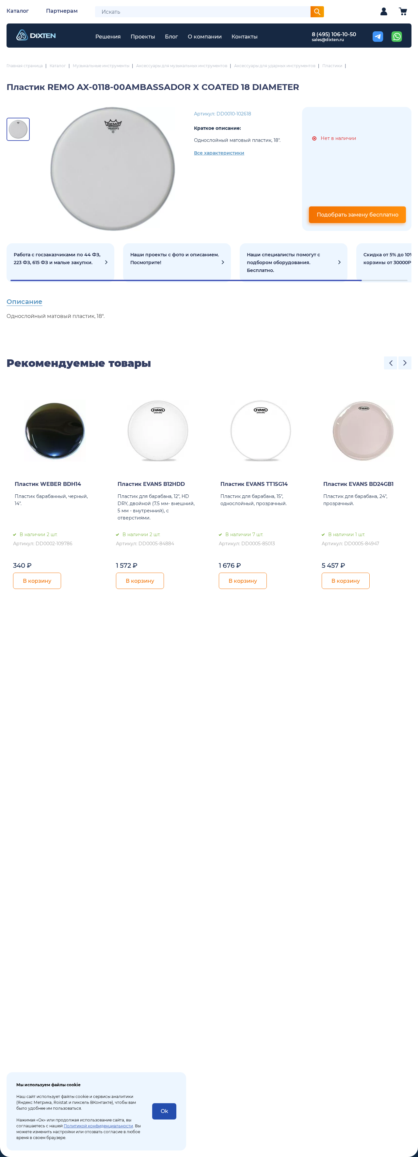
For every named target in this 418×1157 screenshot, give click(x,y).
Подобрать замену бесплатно (357, 215)
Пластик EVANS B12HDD (151, 484)
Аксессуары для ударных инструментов (274, 65)
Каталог (18, 11)
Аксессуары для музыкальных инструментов (181, 65)
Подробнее (60, 262)
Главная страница (25, 65)
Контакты (245, 37)
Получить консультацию (293, 262)
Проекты (143, 37)
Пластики (332, 65)
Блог (171, 37)
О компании (205, 37)
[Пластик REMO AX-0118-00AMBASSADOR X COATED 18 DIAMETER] (112, 169)
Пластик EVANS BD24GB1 (358, 484)
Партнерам (62, 11)
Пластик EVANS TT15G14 (254, 484)
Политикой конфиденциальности (98, 1125)
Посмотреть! (177, 262)
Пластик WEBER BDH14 (48, 484)
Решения (108, 37)
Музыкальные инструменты (101, 65)
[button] (390, 362)
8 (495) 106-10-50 (334, 34)
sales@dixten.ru (328, 39)
